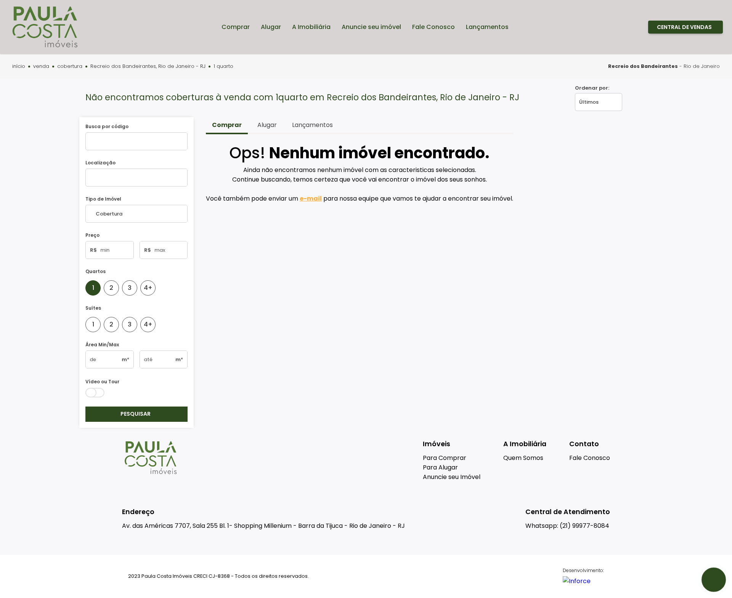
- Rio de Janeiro (664, 66)
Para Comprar (444, 457)
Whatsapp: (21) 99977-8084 (567, 525)
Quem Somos (523, 457)
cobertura (69, 66)
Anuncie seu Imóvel (451, 477)
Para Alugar (440, 467)
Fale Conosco (589, 457)
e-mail (311, 198)
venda (41, 66)
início (18, 66)
